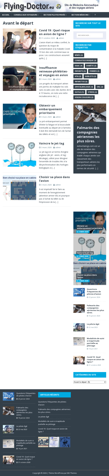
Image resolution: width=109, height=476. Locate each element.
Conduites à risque (85, 60)
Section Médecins (79, 15)
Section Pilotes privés (54, 15)
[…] (45, 58)
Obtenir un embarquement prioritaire (50, 109)
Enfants (80, 71)
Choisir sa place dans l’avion (54, 179)
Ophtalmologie (84, 87)
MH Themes (72, 473)
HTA (78, 76)
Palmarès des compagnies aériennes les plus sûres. (95, 309)
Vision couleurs (84, 97)
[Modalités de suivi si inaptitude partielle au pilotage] (79, 344)
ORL (100, 87)
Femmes (94, 71)
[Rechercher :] (89, 35)
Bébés (79, 55)
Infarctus (81, 81)
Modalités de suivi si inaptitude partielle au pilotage (95, 342)
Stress (92, 92)
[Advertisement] (89, 194)
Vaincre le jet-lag (51, 143)
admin (61, 38)
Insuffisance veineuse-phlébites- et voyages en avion (53, 71)
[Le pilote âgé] (79, 329)
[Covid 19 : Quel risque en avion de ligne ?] (79, 362)
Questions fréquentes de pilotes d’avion (94, 291)
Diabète (91, 65)
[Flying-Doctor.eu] (49, 10)
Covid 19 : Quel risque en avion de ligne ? (54, 32)
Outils (79, 92)
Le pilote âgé (93, 324)
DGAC (78, 65)
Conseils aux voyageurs (25, 15)
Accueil (5, 15)
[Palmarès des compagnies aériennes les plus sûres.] (89, 113)
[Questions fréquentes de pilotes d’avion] (79, 295)
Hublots (90, 76)
